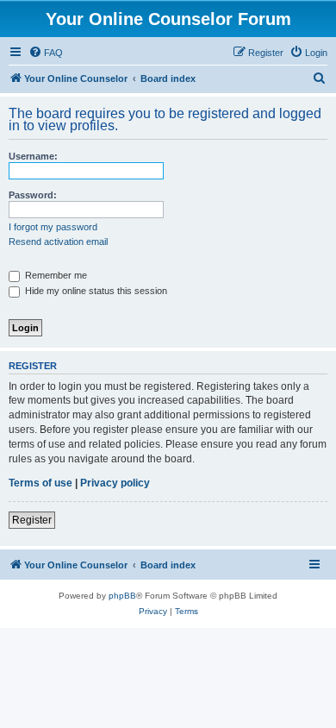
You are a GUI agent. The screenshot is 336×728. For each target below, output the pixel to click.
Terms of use (40, 483)
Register (32, 520)
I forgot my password (53, 227)
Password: (33, 195)
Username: (33, 156)
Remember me (54, 275)
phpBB (122, 595)
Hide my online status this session (94, 291)
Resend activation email (58, 241)
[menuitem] (45, 52)
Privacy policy (115, 483)
